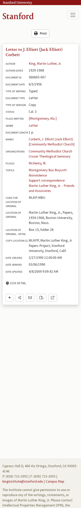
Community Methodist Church (50, 151)
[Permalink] (52, 298)
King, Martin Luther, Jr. (45, 63)
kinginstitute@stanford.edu (22, 481)
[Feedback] (30, 298)
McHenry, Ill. (37, 163)
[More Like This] (41, 298)
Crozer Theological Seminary (49, 156)
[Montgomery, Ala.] (43, 118)
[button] (20, 298)
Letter (33, 125)
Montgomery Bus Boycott (48, 170)
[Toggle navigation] (73, 15)
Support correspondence (47, 180)
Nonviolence (38, 175)
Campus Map (55, 481)
